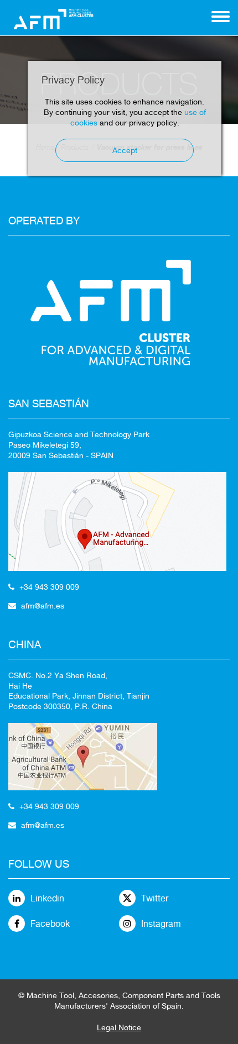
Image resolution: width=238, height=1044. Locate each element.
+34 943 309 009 (49, 587)
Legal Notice (119, 1027)
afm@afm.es (42, 605)
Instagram (161, 924)
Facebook (50, 924)
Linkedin (47, 898)
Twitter (154, 898)
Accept (124, 150)
